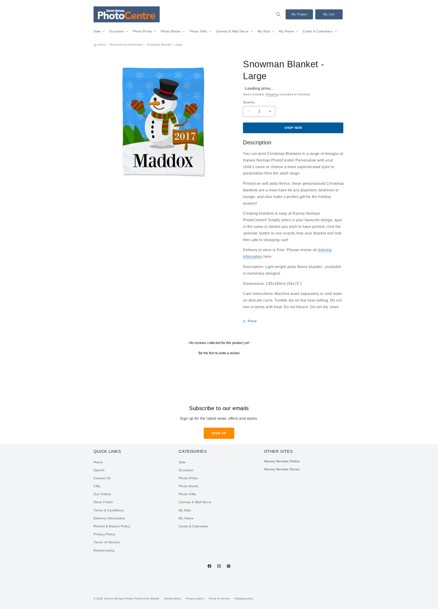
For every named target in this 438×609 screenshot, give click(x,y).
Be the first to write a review (219, 353)
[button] (278, 14)
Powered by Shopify (146, 598)
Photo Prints (142, 31)
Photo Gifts (198, 31)
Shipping (272, 94)
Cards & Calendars (317, 31)
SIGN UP (219, 433)
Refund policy (104, 550)
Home (101, 44)
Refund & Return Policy (112, 526)
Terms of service (219, 598)
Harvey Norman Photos (119, 598)
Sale (97, 31)
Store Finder (103, 502)
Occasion (116, 31)
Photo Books (171, 31)
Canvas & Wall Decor (232, 31)
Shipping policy (244, 598)
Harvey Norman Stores (282, 469)
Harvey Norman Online (282, 461)
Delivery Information (109, 518)
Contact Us (102, 478)
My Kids (264, 31)
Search (99, 470)
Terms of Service (107, 542)
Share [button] (252, 321)
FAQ (97, 486)
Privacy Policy (104, 534)
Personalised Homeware (126, 44)
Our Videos (102, 494)
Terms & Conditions (109, 510)
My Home (286, 31)
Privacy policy (195, 598)
